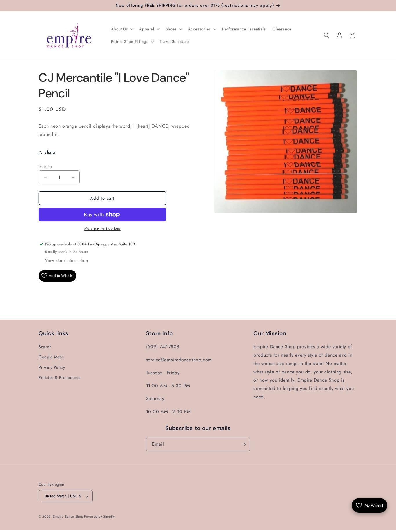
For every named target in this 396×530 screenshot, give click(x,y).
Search (45, 347)
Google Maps (51, 357)
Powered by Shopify (99, 516)
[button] (122, 29)
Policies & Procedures (60, 377)
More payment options (102, 228)
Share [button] (49, 152)
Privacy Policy (52, 367)
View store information (66, 260)
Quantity (45, 166)
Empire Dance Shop (68, 516)
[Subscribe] (243, 444)
